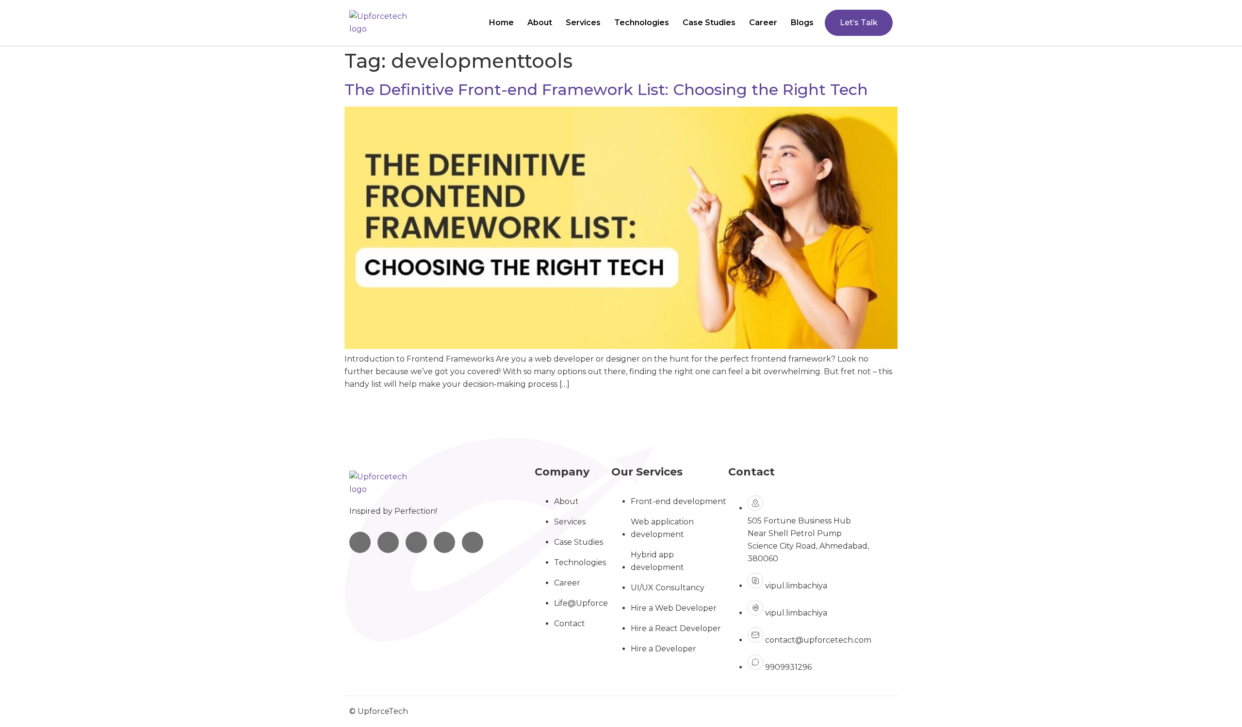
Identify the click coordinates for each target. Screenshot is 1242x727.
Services (583, 22)
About (539, 22)
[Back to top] (1205, 678)
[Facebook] (416, 542)
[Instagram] (360, 542)
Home (501, 22)
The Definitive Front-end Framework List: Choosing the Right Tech (606, 89)
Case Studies (709, 22)
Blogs (802, 22)
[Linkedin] (388, 542)
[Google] (472, 542)
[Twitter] (444, 542)
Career (763, 22)
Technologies (641, 22)
